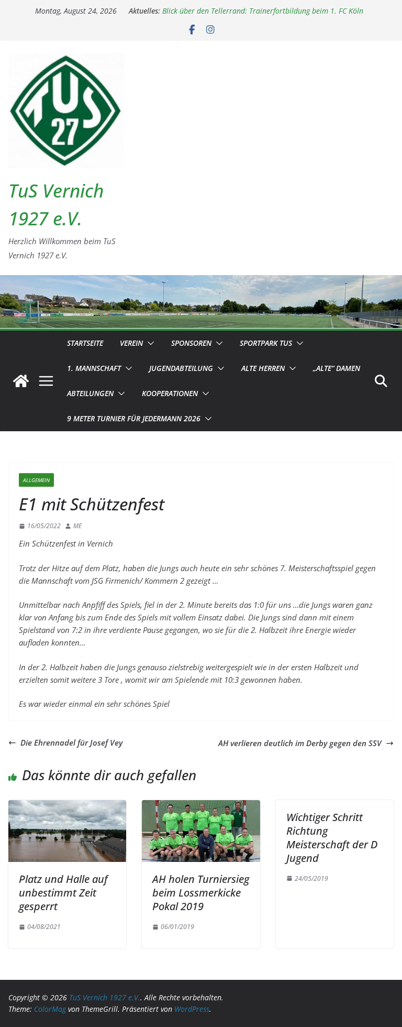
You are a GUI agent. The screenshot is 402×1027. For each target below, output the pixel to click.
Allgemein (36, 480)
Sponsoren (191, 343)
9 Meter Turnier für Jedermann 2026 (133, 418)
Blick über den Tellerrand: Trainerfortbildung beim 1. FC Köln (262, 13)
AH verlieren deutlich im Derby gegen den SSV (300, 743)
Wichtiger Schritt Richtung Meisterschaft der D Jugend (331, 837)
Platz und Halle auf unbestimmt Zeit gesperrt (63, 892)
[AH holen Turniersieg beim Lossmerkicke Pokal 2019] (201, 806)
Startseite (85, 343)
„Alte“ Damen (336, 368)
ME (77, 525)
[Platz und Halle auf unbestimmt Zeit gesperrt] (67, 806)
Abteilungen (90, 393)
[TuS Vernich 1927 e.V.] (21, 381)
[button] (148, 343)
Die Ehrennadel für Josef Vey (71, 742)
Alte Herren (263, 368)
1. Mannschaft (94, 368)
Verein (131, 343)
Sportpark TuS (266, 343)
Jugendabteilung (181, 368)
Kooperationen (170, 393)
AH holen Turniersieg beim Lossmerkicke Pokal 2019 (200, 892)
